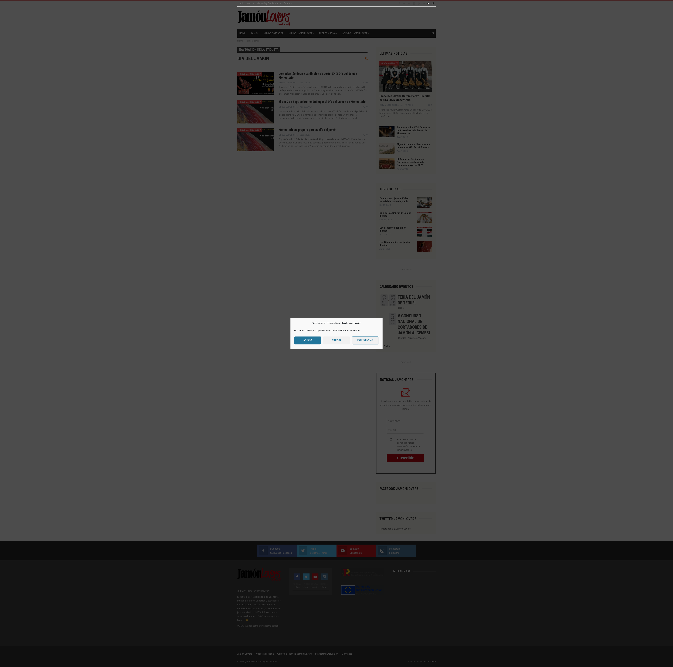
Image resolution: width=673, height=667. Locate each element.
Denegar (337, 340)
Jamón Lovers (244, 3)
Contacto (288, 3)
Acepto (307, 340)
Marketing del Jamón (267, 3)
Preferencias (365, 340)
